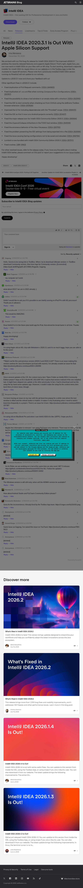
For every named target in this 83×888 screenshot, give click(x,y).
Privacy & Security (10, 870)
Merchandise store (71, 879)
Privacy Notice (36, 447)
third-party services (26, 449)
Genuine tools (47, 870)
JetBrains (20, 883)
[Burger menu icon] (80, 2)
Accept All (33, 455)
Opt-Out (56, 450)
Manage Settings (48, 455)
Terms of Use (53, 447)
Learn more (45, 440)
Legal (36, 870)
